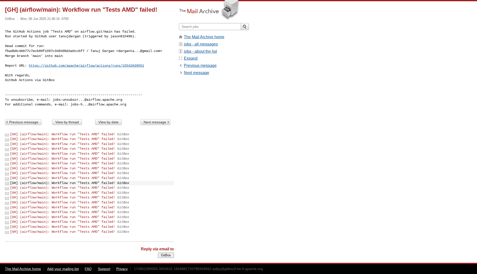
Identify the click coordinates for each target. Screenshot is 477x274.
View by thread (67, 122)
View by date (108, 122)
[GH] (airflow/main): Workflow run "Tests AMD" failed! (62, 134)
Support (104, 269)
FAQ (88, 269)
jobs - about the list (200, 51)
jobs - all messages (201, 44)
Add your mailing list (63, 269)
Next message (155, 122)
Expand (191, 58)
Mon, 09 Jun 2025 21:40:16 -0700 (44, 19)
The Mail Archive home (204, 37)
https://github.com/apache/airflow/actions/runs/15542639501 (86, 66)
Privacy (122, 269)
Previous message (23, 122)
